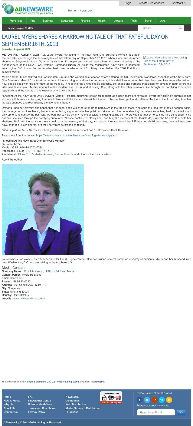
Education (67, 20)
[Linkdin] (154, 400)
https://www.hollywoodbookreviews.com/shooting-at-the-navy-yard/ (76, 135)
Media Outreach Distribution (83, 408)
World (76, 381)
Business (48, 20)
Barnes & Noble (64, 154)
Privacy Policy (36, 412)
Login (128, 3)
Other (163, 20)
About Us (9, 408)
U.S (53, 381)
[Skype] (162, 400)
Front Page (16, 20)
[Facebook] (139, 400)
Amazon (48, 154)
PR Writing (72, 412)
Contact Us (178, 3)
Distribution (73, 400)
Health (102, 20)
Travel (148, 20)
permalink (99, 381)
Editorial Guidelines (40, 404)
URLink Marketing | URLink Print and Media (48, 271)
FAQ (31, 397)
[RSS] (169, 400)
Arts (33, 20)
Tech (134, 20)
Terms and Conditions (41, 408)
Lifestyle (118, 20)
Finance (85, 20)
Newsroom (86, 10)
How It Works (12, 400)
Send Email (17, 278)
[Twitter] (147, 400)
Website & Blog (64, 381)
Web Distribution (76, 404)
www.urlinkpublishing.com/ (29, 298)
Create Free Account (151, 3)
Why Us (8, 404)
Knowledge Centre (39, 400)
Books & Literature (36, 381)
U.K (49, 381)
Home (72, 10)
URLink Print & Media (29, 154)
